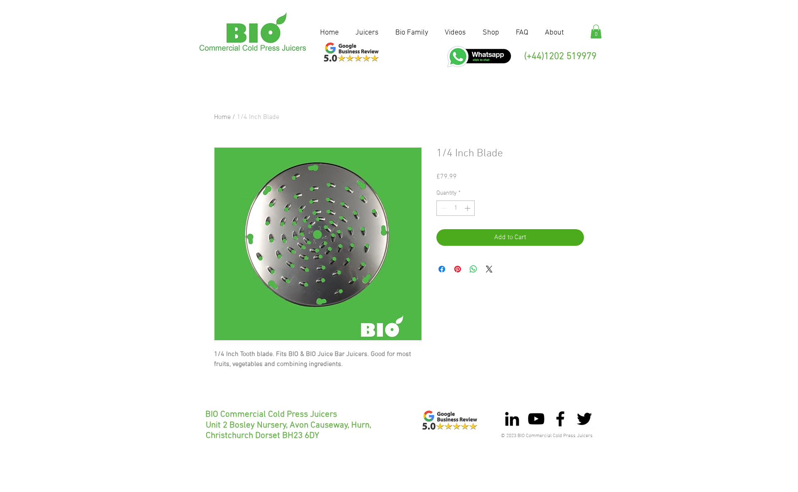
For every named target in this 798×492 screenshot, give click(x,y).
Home (222, 117)
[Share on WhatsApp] (473, 269)
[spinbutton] (455, 208)
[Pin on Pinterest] (458, 269)
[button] (596, 31)
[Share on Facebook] (442, 269)
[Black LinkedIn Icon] (512, 419)
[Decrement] (443, 208)
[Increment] (468, 208)
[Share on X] (489, 269)
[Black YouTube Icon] (536, 419)
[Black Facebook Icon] (560, 419)
